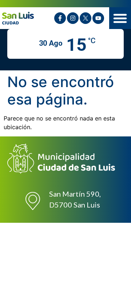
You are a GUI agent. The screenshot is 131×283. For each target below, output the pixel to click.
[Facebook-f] (60, 18)
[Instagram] (73, 18)
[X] (85, 18)
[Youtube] (98, 18)
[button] (120, 18)
